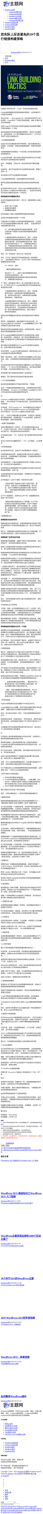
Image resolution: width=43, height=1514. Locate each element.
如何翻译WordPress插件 (14, 1396)
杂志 (8, 1512)
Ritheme (10, 1474)
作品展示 (33, 1510)
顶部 (6, 1499)
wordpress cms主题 (15, 16)
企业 (29, 1510)
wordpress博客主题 (15, 12)
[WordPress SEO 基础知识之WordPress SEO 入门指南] (19, 1160)
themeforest (4, 1506)
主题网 (10, 1143)
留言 (4, 1468)
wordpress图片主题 (15, 18)
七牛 (17, 1474)
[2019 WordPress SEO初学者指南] (12, 1285)
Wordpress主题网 (23, 1471)
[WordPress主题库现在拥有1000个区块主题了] (17, 1203)
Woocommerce (12, 1506)
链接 (7, 1145)
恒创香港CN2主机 (11, 1426)
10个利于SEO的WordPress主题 (17, 1278)
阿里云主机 (9, 1424)
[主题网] (6, 52)
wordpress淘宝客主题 (16, 20)
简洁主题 (13, 1512)
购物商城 (19, 1512)
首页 (6, 58)
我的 (6, 1496)
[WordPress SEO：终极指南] (11, 1324)
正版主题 (8, 1492)
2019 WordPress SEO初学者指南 (18, 1317)
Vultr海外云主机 (10, 1432)
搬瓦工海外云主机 (11, 1428)
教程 (6, 1494)
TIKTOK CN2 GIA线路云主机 (15, 1434)
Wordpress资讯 (16, 52)
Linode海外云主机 (11, 1430)
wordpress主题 (32, 1506)
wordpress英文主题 (12, 1510)
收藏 (3, 1145)
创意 (38, 1510)
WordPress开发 (10, 1451)
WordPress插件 (10, 29)
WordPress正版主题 (11, 22)
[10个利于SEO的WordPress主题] (12, 1246)
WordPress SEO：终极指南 (15, 1357)
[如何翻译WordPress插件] (10, 1364)
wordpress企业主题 (15, 14)
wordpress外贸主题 (11, 25)
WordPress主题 (10, 10)
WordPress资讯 (10, 27)
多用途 (5, 1512)
